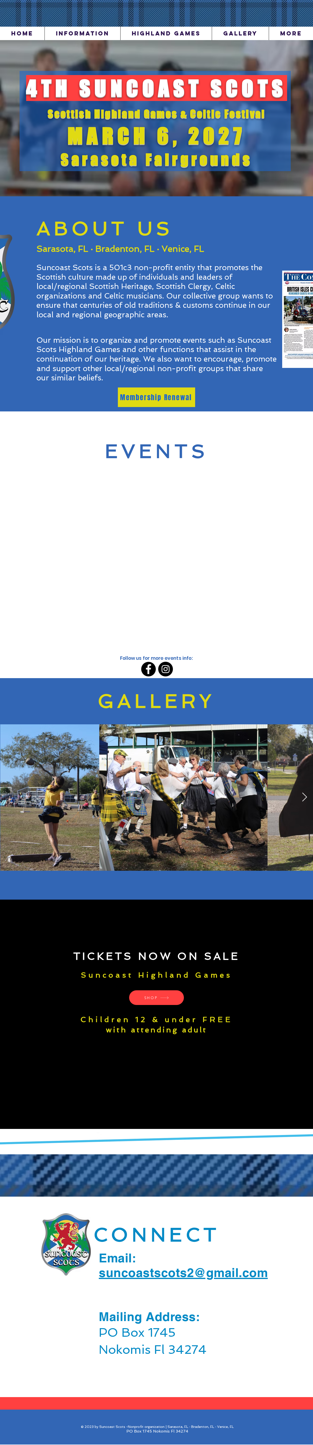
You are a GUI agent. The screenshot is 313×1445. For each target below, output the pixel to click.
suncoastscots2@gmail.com (183, 1272)
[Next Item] (304, 797)
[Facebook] (148, 669)
